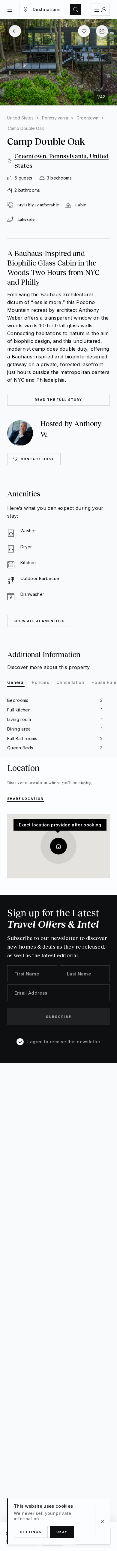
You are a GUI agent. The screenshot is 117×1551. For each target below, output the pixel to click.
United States (20, 117)
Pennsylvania (55, 117)
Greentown (87, 117)
